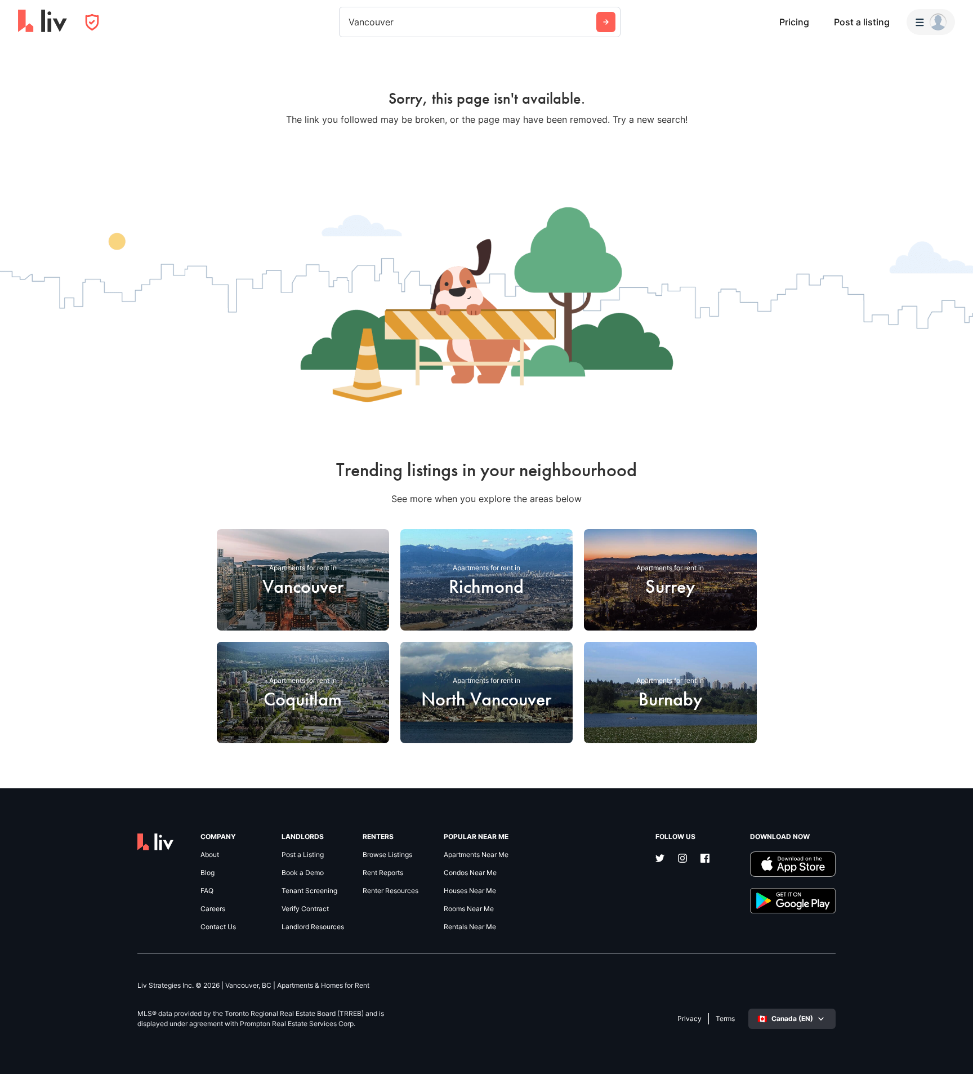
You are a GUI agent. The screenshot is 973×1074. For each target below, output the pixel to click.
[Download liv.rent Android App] (793, 900)
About (209, 854)
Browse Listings (387, 854)
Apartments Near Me (476, 854)
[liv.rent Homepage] (42, 22)
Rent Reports (383, 872)
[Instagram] (682, 859)
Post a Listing (303, 854)
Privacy (689, 1018)
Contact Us (218, 927)
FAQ (206, 890)
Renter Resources (390, 890)
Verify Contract (305, 909)
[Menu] (931, 22)
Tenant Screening (309, 890)
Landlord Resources (313, 927)
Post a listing (862, 22)
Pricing (794, 22)
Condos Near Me (470, 872)
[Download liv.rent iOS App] (793, 864)
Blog (207, 872)
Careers (212, 909)
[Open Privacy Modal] (92, 22)
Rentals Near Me (470, 927)
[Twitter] (659, 859)
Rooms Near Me (469, 909)
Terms (725, 1018)
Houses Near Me (470, 890)
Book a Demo (303, 872)
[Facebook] (704, 859)
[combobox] (350, 22)
